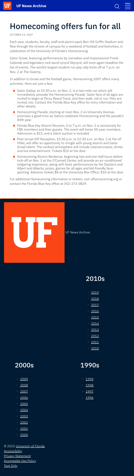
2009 (24, 379)
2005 (24, 404)
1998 (89, 385)
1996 (89, 397)
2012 (95, 336)
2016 (95, 311)
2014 (95, 323)
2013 (95, 329)
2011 (95, 342)
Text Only (10, 465)
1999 (89, 379)
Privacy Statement (17, 456)
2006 (24, 397)
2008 (24, 385)
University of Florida (30, 446)
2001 (24, 428)
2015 (95, 317)
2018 (95, 298)
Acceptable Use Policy (20, 461)
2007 (24, 391)
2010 (95, 348)
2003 (24, 416)
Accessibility (13, 451)
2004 (24, 410)
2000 (24, 435)
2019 (95, 292)
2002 (24, 422)
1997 (89, 391)
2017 (95, 305)
